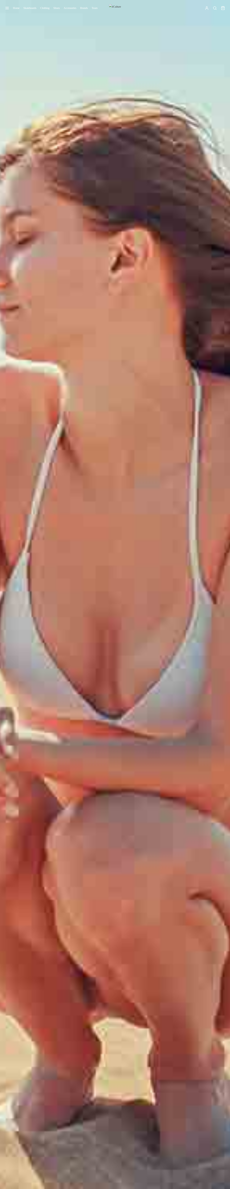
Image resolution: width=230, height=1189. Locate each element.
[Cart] (223, 8)
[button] (106, 592)
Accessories (70, 8)
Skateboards (29, 8)
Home (16, 8)
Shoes (56, 8)
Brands (84, 8)
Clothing (45, 8)
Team (94, 8)
